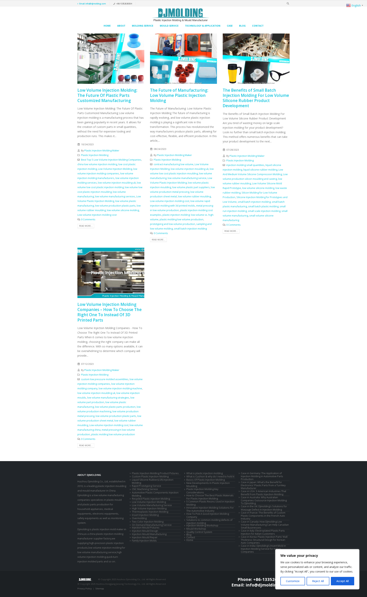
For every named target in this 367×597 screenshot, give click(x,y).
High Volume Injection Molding (149, 508)
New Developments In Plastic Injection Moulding (208, 484)
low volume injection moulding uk (117, 182)
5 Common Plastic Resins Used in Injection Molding (210, 503)
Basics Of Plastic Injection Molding (205, 479)
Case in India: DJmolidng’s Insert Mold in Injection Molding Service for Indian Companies (263, 548)
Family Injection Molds (144, 540)
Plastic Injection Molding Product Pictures (155, 473)
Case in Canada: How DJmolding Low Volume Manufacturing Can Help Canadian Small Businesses (265, 524)
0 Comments (88, 219)
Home (107, 25)
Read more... (86, 226)
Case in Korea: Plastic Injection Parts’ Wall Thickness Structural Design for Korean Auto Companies (264, 539)
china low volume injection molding (97, 164)
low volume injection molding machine (120, 388)
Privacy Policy (84, 588)
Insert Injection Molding (145, 515)
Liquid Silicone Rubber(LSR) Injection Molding (152, 481)
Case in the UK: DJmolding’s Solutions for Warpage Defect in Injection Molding (264, 508)
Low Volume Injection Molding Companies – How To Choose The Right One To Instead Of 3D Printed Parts (109, 312)
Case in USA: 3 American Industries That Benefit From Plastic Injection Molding (263, 493)
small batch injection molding (190, 228)
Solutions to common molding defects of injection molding (209, 521)
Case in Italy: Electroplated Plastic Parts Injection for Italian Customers (263, 532)
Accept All (342, 581)
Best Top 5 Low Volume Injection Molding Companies (111, 159)
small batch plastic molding (263, 206)
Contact (258, 25)
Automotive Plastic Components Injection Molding (155, 494)
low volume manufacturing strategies (108, 397)
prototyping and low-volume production (172, 224)
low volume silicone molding (123, 210)
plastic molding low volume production (181, 219)
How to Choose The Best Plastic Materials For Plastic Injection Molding (210, 497)
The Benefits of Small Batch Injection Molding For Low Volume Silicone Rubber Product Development (256, 98)
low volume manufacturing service (187, 178)
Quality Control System (199, 532)
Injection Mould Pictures (145, 527)
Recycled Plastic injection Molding (151, 498)
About (121, 25)
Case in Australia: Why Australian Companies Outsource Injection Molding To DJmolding (264, 500)
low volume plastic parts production (115, 406)
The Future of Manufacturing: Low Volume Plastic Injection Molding (179, 95)
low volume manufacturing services (115, 196)
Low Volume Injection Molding (115, 169)
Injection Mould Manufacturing (149, 534)
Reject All (318, 581)
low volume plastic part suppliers (191, 187)
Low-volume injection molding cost (97, 214)
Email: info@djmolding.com (92, 3)
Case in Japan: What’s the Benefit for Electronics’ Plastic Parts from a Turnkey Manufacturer (263, 485)
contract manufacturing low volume (173, 164)
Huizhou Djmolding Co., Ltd (92, 481)
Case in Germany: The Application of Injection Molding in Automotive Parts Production (262, 476)
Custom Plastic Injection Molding (150, 476)
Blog (242, 25)
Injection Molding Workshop (202, 525)
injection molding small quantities (245, 165)
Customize (293, 581)
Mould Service (169, 25)
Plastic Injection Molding (94, 155)
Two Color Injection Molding (147, 521)
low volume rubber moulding (194, 196)
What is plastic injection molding (204, 473)
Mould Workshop (196, 528)
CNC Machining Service (145, 489)
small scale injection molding (264, 211)
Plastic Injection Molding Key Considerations (202, 491)
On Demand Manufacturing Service (152, 525)
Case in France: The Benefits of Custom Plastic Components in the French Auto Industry (263, 515)
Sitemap (99, 588)
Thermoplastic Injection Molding (150, 511)
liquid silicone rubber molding (260, 169)
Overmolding (139, 518)
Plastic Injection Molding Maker (101, 150)
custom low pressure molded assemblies (104, 379)
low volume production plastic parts (115, 205)
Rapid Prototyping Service (146, 486)
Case (230, 25)
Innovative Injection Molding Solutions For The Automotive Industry (210, 509)
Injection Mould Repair (145, 537)
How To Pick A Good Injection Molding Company (207, 515)
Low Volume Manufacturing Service (152, 505)
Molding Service (142, 25)
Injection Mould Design (145, 530)
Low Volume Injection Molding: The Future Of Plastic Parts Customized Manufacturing (107, 95)
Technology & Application (202, 25)
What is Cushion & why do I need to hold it (210, 476)
